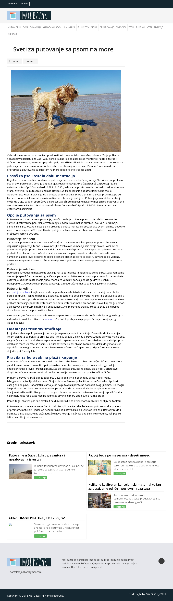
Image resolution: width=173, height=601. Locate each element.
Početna (12, 3)
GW (148, 594)
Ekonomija (35, 27)
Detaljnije (41, 477)
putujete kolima (21, 292)
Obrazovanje (107, 27)
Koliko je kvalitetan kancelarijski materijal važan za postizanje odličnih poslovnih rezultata (124, 486)
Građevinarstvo (52, 27)
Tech (131, 27)
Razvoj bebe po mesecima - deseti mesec (119, 455)
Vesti (149, 27)
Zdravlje (158, 27)
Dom (25, 27)
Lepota (85, 27)
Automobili (14, 27)
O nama (24, 3)
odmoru (49, 319)
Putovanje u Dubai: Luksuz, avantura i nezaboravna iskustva (37, 457)
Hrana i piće (69, 27)
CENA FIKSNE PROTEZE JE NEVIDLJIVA (37, 518)
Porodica (121, 27)
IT (78, 27)
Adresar (12, 34)
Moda (94, 27)
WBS (163, 594)
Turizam (140, 27)
